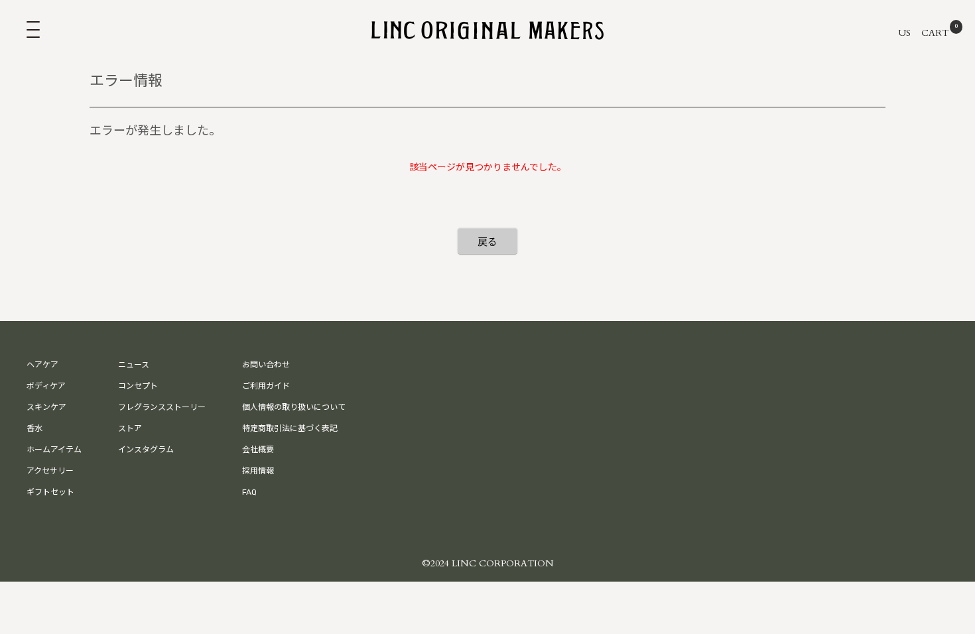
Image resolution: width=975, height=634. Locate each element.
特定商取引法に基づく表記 (290, 428)
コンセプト (138, 386)
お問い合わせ (266, 364)
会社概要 (258, 449)
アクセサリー (50, 471)
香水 (34, 428)
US (904, 33)
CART (937, 32)
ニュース (133, 364)
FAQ (249, 492)
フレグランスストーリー (162, 407)
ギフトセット (50, 492)
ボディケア (46, 386)
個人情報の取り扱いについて (294, 407)
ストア (130, 428)
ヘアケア (42, 364)
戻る (487, 242)
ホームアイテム (54, 449)
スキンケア (46, 407)
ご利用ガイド (266, 386)
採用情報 (258, 471)
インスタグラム (146, 449)
